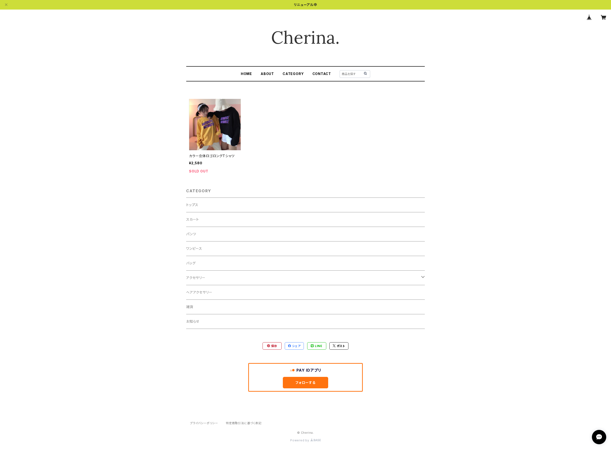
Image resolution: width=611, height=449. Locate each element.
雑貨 (189, 307)
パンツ (191, 234)
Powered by (300, 440)
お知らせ (192, 321)
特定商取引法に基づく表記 (244, 423)
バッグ (190, 263)
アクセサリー (195, 278)
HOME (246, 74)
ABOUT (267, 74)
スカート (192, 219)
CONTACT (321, 74)
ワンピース (194, 248)
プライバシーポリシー (204, 423)
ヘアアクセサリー (199, 292)
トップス (192, 205)
